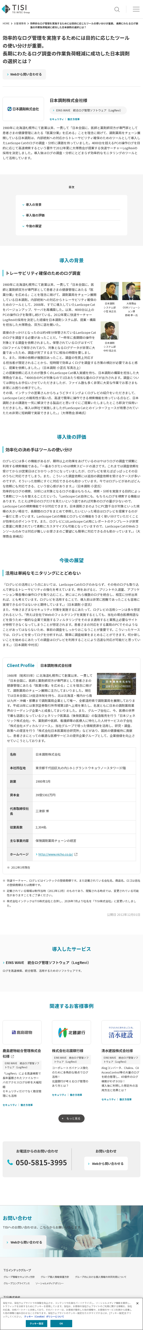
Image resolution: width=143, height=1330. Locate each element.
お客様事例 (20, 23)
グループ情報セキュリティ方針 (19, 1277)
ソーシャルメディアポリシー (50, 1283)
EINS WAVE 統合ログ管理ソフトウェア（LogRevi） (89, 110)
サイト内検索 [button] (117, 9)
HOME (6, 23)
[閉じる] (137, 1303)
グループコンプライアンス (16, 1283)
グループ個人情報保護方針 (55, 1277)
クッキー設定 (36, 1323)
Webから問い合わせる (26, 74)
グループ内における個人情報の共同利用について (101, 1277)
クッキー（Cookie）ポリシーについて (44, 1316)
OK (61, 1323)
